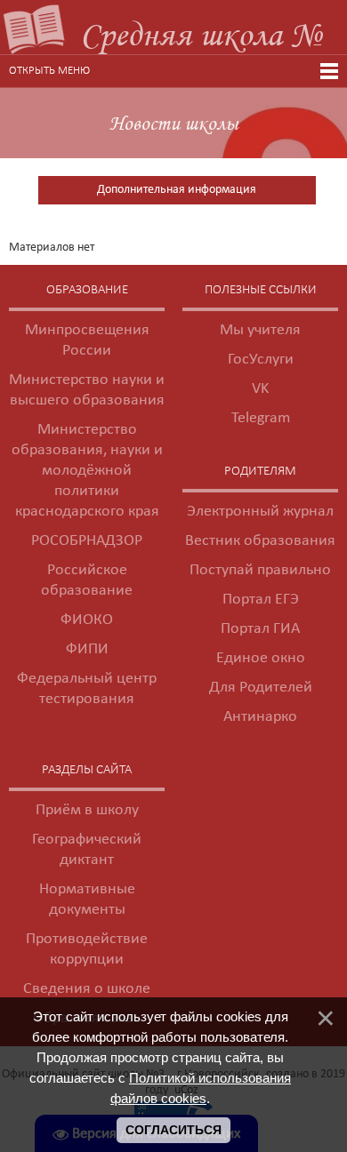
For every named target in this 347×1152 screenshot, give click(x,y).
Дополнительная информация (176, 189)
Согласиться (173, 1130)
